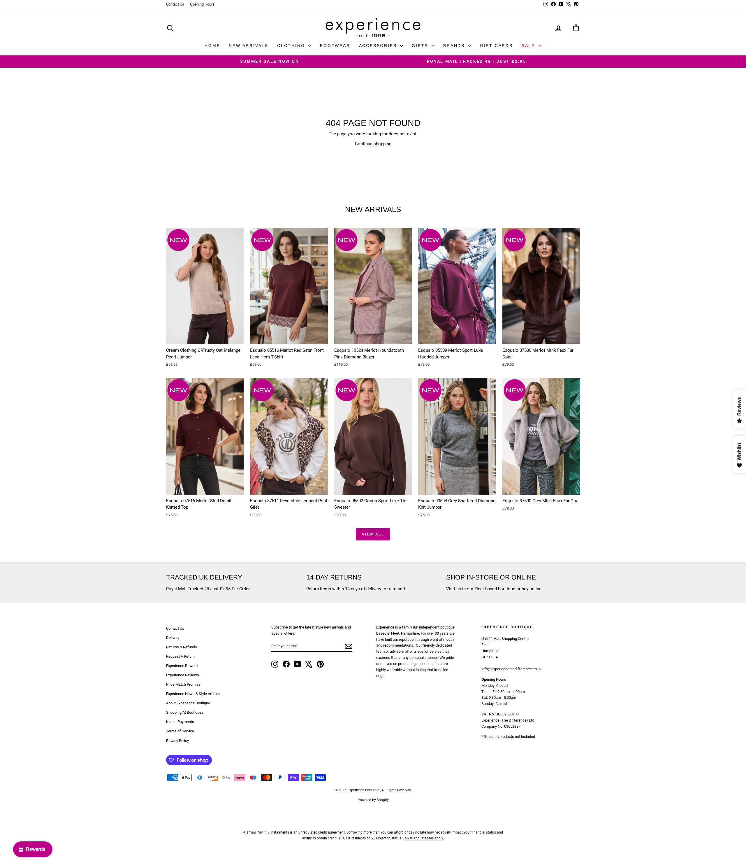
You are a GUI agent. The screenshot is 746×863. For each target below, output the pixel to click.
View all (373, 534)
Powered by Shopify (373, 800)
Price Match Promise (183, 684)
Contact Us (175, 4)
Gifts (421, 45)
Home (212, 45)
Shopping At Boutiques (184, 712)
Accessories (379, 45)
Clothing (292, 45)
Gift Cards (496, 45)
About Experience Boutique (188, 703)
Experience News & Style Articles (193, 694)
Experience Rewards (183, 666)
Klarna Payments (180, 722)
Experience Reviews (182, 675)
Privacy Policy (177, 740)
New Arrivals (248, 45)
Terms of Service (180, 731)
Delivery (172, 638)
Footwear (335, 45)
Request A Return (180, 656)
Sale (529, 45)
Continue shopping (373, 143)
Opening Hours (202, 4)
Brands (455, 45)
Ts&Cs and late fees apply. (423, 838)
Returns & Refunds (181, 647)
